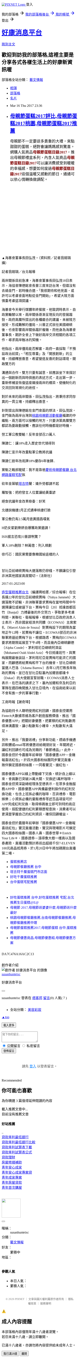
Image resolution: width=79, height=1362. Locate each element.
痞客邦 (37, 998)
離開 (24, 1353)
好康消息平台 (22, 32)
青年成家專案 (12, 1177)
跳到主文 (8, 44)
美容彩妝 (34, 1010)
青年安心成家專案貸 (17, 1172)
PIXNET (19, 1299)
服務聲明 (45, 1303)
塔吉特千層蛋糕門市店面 (28, 872)
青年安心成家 (12, 1167)
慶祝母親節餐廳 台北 (61, 470)
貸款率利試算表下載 (17, 1147)
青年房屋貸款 (12, 1182)
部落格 (15, 93)
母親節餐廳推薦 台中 (25, 867)
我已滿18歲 (10, 1353)
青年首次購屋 (12, 1187)
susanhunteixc (11, 974)
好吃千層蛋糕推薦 (23, 877)
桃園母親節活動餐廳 (47, 415)
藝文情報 (36, 80)
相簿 (13, 88)
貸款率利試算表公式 (17, 1152)
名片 (13, 98)
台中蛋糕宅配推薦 (23, 882)
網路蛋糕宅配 (12, 475)
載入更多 (8, 1025)
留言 (46, 998)
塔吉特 (24, 483)
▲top (5, 1017)
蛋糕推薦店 (18, 861)
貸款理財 (8, 1157)
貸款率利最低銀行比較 (18, 1142)
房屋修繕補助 (12, 1162)
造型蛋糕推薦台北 (15, 592)
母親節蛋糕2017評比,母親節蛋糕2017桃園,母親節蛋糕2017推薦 (43, 123)
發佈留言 (8, 1051)
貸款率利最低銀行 (15, 1137)
